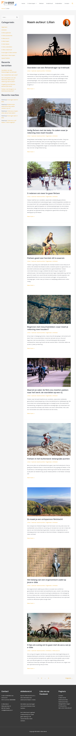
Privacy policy (62, 706)
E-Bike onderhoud (6, 49)
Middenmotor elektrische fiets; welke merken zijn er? (8, 106)
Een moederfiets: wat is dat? (9, 75)
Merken (41, 3)
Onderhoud (49, 3)
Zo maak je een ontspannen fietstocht (45, 519)
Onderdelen (58, 3)
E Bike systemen (6, 32)
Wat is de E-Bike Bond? (65, 708)
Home (23, 3)
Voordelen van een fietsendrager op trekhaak (48, 68)
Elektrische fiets (63, 699)
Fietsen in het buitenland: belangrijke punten (48, 459)
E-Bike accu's (5, 38)
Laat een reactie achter (38, 71)
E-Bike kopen (5, 41)
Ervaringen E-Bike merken (9, 52)
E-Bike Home (62, 697)
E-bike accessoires (6, 35)
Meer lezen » (31, 88)
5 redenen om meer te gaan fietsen (43, 193)
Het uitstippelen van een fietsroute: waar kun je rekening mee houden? (8, 79)
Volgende (69, 678)
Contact (67, 3)
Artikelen (4, 30)
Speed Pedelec (5, 58)
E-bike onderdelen (6, 47)
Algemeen (4, 27)
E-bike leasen (5, 44)
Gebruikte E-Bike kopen (8, 55)
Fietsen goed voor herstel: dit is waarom (45, 258)
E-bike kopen (31, 3)
